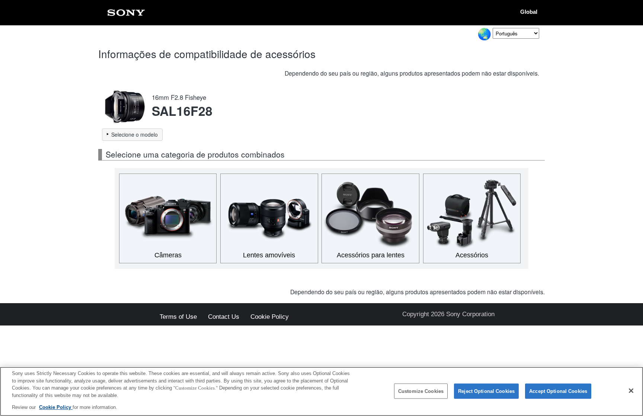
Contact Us (223, 317)
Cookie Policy (269, 317)
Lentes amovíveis (269, 255)
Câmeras (168, 255)
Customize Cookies (421, 391)
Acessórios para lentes (370, 255)
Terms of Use (178, 317)
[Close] (631, 390)
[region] (321, 391)
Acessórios (471, 255)
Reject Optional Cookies (486, 391)
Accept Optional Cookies (558, 391)
